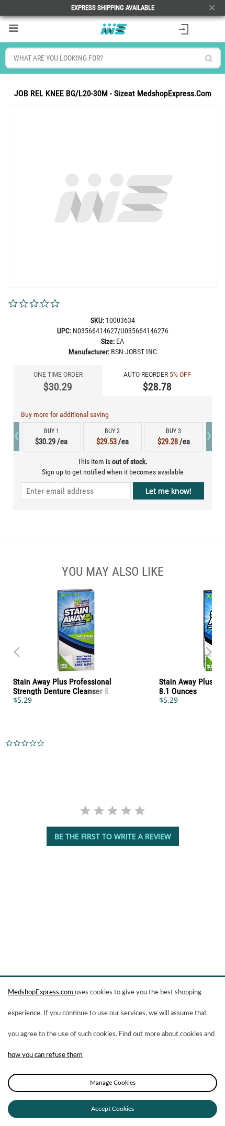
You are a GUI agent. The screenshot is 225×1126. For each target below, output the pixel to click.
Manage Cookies (113, 1082)
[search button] (209, 58)
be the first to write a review (112, 836)
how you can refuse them (45, 1055)
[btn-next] (16, 647)
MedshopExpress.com (41, 992)
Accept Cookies (112, 1109)
